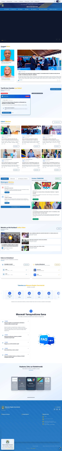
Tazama (7, 194)
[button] (15, 328)
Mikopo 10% (37, 1)
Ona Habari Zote (57, 124)
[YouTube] (60, 412)
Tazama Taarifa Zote (56, 91)
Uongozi (16, 1)
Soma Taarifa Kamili (6, 115)
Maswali (3, 1)
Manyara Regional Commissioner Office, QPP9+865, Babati (52, 448)
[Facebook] (54, 412)
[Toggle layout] (13, 439)
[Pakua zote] (26, 272)
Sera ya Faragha (35, 448)
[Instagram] (57, 412)
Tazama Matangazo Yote (15, 209)
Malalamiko (21, 1)
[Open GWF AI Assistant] (59, 448)
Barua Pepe (27, 1)
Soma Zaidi (19, 82)
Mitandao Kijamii (9, 1)
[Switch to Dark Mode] (55, 1)
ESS (32, 1)
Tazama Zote (26, 267)
